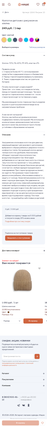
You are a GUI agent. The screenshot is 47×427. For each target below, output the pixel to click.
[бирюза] (26, 39)
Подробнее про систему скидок (17, 221)
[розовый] (20, 39)
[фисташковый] (9, 39)
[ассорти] (37, 39)
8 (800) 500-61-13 (10, 398)
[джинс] (15, 39)
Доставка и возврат (11, 251)
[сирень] (31, 39)
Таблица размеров (37, 47)
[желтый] (4, 39)
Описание (6, 135)
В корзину (33, 321)
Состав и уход (8, 55)
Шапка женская (8, 306)
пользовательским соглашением (13, 363)
